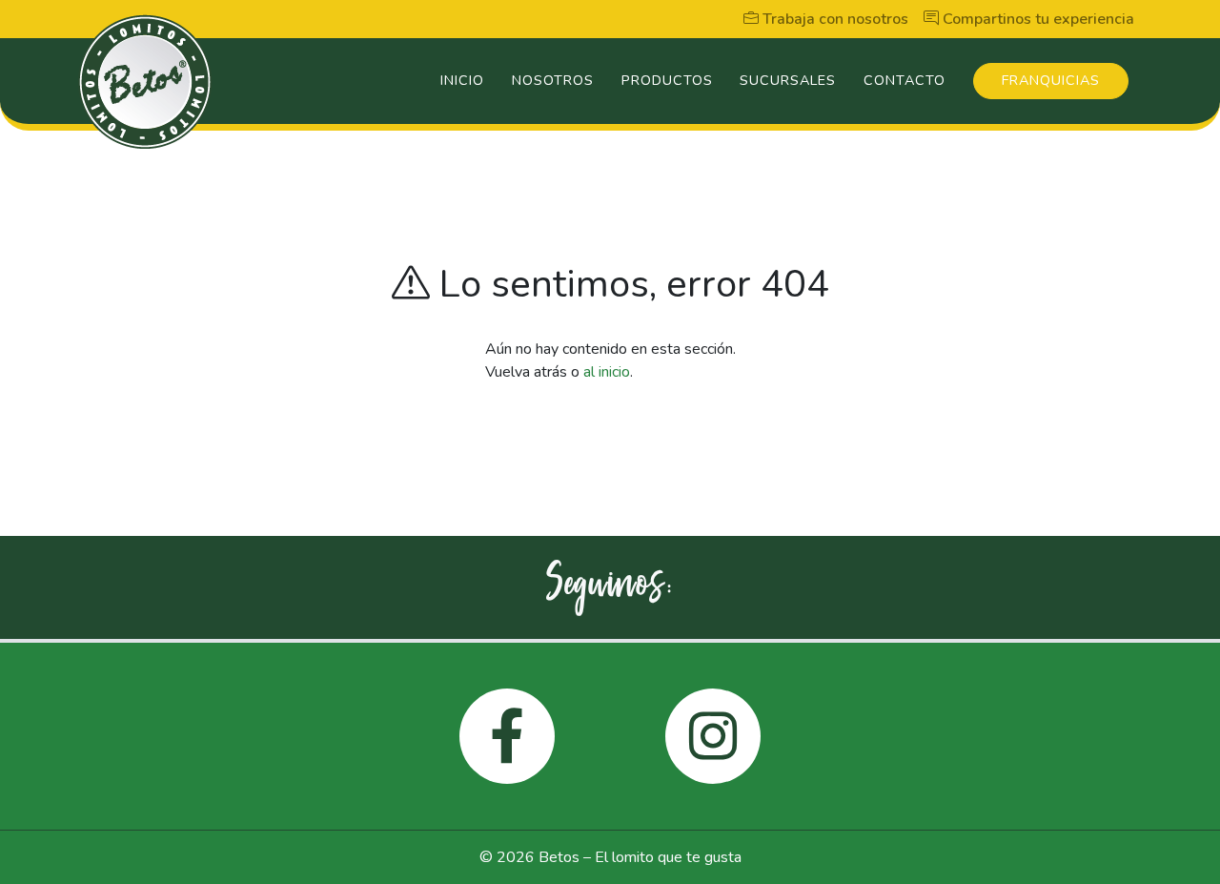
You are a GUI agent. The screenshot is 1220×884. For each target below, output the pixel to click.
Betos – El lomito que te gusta (640, 857)
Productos (667, 80)
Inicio (462, 80)
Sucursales (788, 80)
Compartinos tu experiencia (1036, 19)
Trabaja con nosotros (833, 19)
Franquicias (1051, 80)
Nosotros (553, 80)
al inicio (606, 371)
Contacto (905, 80)
